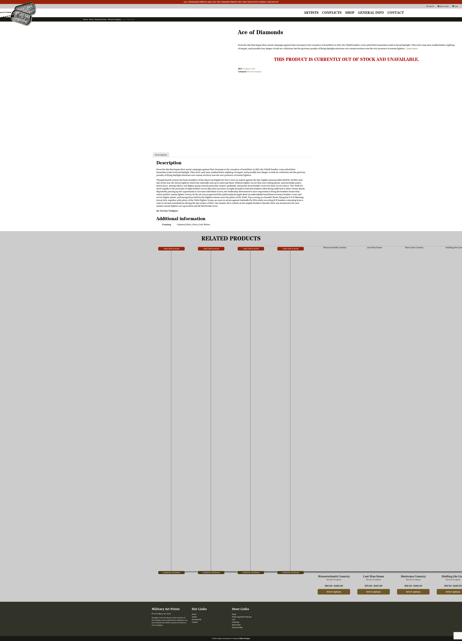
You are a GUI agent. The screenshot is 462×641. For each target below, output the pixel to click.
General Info (371, 12)
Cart (456, 6)
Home (85, 19)
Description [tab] (161, 155)
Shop (349, 12)
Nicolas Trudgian (114, 19)
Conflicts (332, 12)
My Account (444, 6)
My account (236, 625)
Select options (334, 592)
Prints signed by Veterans (242, 617)
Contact (395, 12)
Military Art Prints (164, 614)
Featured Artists (101, 19)
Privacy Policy (237, 627)
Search (431, 6)
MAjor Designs (244, 638)
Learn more (412, 48)
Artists (311, 12)
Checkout (235, 622)
